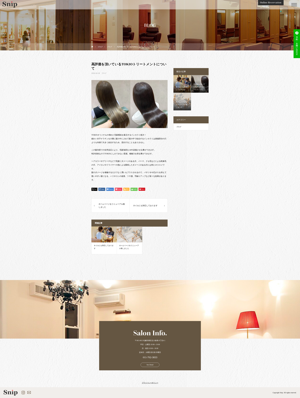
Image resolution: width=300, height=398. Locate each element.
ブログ (103, 73)
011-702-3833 (150, 357)
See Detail (150, 365)
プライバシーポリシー (150, 383)
